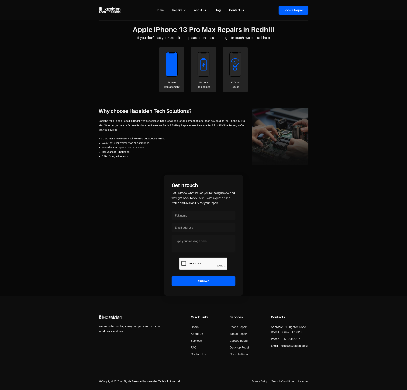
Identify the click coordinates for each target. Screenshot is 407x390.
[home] (110, 10)
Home (159, 10)
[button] (179, 10)
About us (200, 10)
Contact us (236, 10)
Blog (217, 10)
